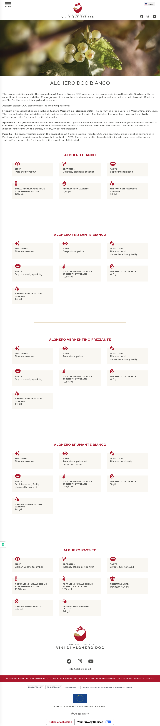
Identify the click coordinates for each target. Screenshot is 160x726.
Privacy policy (35, 687)
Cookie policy (54, 687)
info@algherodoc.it (80, 669)
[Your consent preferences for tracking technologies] (3, 545)
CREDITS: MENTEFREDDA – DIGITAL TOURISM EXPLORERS (107, 687)
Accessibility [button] (81, 713)
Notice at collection (60, 721)
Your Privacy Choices (90, 721)
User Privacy (71, 687)
